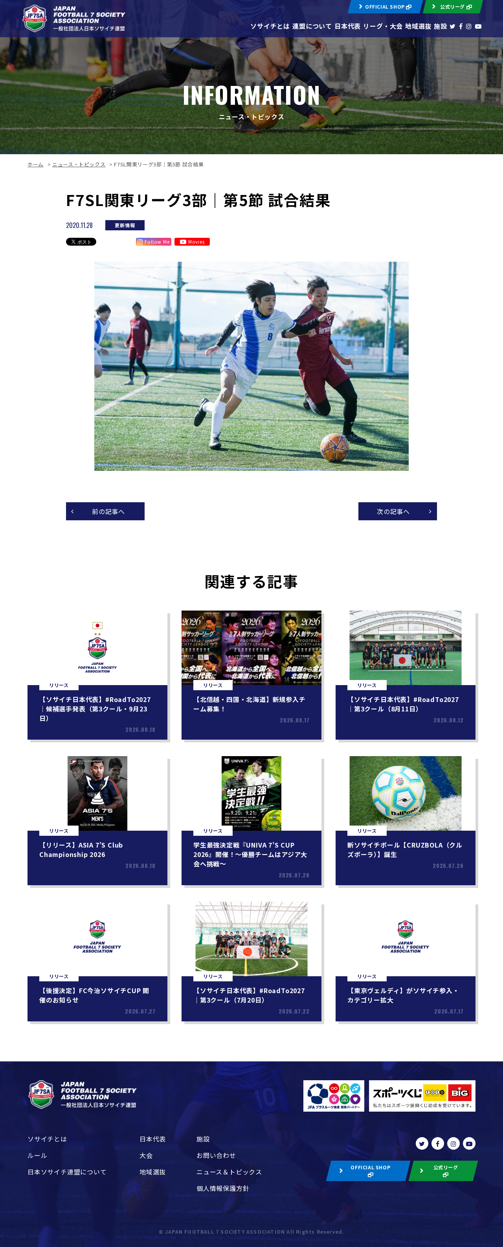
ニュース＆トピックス (229, 1171)
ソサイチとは (270, 26)
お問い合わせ (216, 1155)
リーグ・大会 (383, 26)
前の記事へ (108, 511)
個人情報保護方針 (222, 1188)
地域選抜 (418, 26)
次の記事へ (393, 511)
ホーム (36, 164)
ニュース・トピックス (79, 164)
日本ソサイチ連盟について (67, 1171)
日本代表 (347, 26)
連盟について (312, 26)
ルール (37, 1155)
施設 (440, 26)
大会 (146, 1155)
